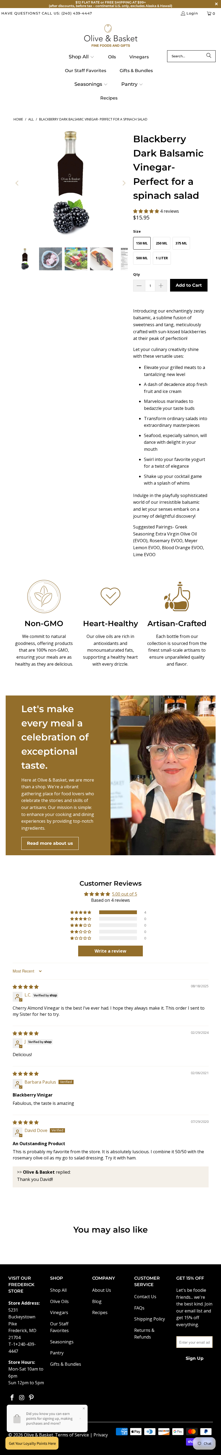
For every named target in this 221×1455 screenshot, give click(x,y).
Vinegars (59, 1312)
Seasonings (62, 1342)
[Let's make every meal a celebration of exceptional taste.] (163, 775)
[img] (26, 987)
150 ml (142, 243)
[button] (81, 57)
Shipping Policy (149, 1319)
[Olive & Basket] (110, 36)
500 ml (142, 257)
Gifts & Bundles (65, 1364)
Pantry (57, 1353)
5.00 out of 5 (124, 894)
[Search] (209, 56)
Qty (136, 274)
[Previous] (17, 183)
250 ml (161, 243)
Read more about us (50, 843)
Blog (97, 1301)
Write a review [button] (110, 951)
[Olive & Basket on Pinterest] (31, 1397)
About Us (101, 1290)
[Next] (123, 183)
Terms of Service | (74, 1435)
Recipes (100, 1312)
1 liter (162, 257)
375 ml (181, 243)
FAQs (139, 1308)
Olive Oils (59, 1301)
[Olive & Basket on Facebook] (12, 1397)
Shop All (58, 1290)
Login (192, 13)
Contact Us (145, 1297)
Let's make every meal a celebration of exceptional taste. (55, 737)
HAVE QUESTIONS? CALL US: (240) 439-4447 (46, 13)
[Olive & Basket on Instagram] (22, 1397)
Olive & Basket (38, 1435)
